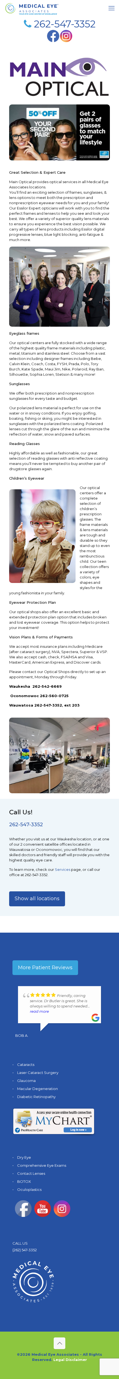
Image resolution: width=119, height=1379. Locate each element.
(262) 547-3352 (24, 1250)
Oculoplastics (29, 1189)
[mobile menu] (111, 8)
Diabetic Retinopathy (36, 1096)
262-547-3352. (36, 875)
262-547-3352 (64, 24)
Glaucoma (26, 1080)
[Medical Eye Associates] (32, 8)
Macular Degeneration (37, 1088)
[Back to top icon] (59, 1343)
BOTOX (24, 1181)
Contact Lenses (31, 1173)
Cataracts (25, 1064)
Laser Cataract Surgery (37, 1072)
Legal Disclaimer (70, 1359)
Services (62, 869)
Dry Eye (24, 1157)
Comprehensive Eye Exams (41, 1165)
